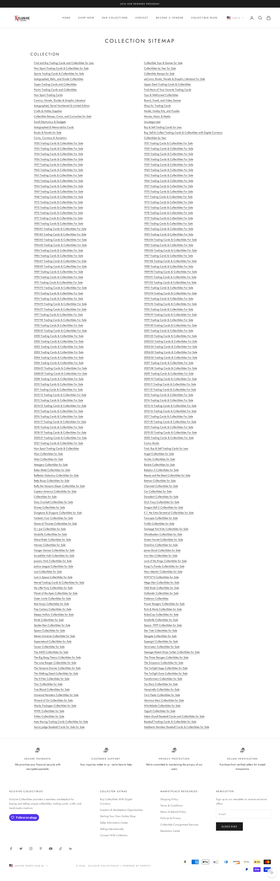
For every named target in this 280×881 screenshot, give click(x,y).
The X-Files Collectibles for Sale (51, 679)
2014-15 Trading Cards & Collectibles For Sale (60, 406)
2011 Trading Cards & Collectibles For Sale (58, 389)
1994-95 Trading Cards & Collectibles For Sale (60, 304)
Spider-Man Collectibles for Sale (52, 625)
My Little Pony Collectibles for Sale (53, 588)
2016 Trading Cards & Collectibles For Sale (58, 416)
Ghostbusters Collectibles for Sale (163, 534)
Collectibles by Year (155, 138)
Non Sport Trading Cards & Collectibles (56, 448)
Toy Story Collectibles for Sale (161, 684)
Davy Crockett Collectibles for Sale (53, 502)
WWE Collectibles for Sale (49, 711)
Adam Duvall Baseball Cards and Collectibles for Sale (174, 716)
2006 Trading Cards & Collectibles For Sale (58, 363)
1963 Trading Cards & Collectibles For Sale (168, 175)
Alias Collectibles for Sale (48, 454)
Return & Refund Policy (173, 812)
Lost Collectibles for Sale (48, 571)
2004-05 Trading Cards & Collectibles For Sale (170, 352)
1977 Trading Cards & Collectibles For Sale (58, 218)
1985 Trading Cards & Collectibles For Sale (168, 245)
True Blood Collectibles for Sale (52, 689)
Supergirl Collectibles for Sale (161, 641)
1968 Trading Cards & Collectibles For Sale (58, 197)
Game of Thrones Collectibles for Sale (55, 523)
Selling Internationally (112, 829)
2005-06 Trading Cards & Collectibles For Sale (170, 357)
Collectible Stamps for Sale (159, 73)
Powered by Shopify (137, 865)
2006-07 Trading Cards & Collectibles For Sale (60, 368)
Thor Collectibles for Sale (48, 684)
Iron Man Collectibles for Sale (160, 555)
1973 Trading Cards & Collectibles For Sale (58, 202)
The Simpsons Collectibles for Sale (163, 663)
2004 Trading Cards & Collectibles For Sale (58, 357)
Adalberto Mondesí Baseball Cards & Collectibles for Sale (176, 727)
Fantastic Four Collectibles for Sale (53, 518)
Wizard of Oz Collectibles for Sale (53, 700)
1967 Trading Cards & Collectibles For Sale (168, 186)
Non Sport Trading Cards (48, 95)
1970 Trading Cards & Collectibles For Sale (168, 191)
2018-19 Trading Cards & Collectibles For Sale (60, 432)
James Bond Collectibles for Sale (162, 550)
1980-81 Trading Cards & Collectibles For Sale (60, 229)
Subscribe (229, 826)
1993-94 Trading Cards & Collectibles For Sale (170, 293)
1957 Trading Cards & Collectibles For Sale (58, 164)
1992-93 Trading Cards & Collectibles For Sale (60, 288)
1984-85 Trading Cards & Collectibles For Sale (60, 245)
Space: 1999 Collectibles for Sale (163, 625)
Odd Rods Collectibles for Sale (161, 588)
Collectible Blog (204, 18)
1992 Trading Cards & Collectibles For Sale (168, 288)
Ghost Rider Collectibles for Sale (52, 539)
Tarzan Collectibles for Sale (49, 647)
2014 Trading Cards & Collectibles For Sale (168, 400)
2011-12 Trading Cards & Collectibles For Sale (170, 389)
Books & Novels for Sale (47, 132)
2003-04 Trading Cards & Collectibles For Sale (170, 347)
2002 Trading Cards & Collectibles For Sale (58, 341)
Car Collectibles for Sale (158, 491)
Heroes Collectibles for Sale (50, 545)
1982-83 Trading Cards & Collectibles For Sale (60, 240)
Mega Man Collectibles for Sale (161, 582)
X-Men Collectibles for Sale (49, 716)
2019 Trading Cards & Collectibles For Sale (168, 427)
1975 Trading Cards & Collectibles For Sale (168, 207)
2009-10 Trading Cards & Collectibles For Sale (170, 379)
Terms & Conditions (171, 805)
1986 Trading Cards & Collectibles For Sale (58, 256)
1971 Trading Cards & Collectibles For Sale (168, 197)
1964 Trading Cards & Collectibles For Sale (58, 186)
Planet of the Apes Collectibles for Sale (56, 593)
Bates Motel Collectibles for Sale (52, 470)
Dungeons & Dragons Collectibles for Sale (58, 513)
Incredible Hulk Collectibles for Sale (54, 555)
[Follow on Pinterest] (41, 848)
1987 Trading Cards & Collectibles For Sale (168, 256)
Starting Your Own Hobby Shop (118, 816)
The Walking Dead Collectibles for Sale (56, 673)
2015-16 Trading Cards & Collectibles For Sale (170, 411)
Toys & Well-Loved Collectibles (161, 95)
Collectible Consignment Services (179, 824)
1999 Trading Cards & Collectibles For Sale (168, 320)
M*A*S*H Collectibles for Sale (161, 577)
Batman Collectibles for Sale (160, 481)
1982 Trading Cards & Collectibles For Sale (168, 229)
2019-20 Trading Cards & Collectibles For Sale (170, 432)
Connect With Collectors (114, 835)
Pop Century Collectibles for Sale (52, 609)
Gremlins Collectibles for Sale (161, 545)
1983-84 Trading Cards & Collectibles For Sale (170, 240)
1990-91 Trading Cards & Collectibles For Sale (170, 277)
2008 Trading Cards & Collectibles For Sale (58, 379)
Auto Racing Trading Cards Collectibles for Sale (61, 722)
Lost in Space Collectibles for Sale (53, 577)
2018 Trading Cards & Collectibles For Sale (58, 427)
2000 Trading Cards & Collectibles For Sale (58, 336)
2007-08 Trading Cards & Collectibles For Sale (170, 368)
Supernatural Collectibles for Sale (52, 641)
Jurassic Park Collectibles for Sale (53, 561)
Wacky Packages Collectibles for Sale (55, 706)
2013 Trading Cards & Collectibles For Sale (58, 400)
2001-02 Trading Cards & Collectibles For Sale (170, 336)
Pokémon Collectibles (156, 598)
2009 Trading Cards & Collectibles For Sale (169, 373)
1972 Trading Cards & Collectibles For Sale (58, 207)
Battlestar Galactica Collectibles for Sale (56, 475)
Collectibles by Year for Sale (160, 68)
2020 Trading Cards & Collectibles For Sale (169, 438)
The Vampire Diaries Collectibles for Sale (57, 668)
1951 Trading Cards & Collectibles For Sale (168, 143)
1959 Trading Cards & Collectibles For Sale (168, 164)
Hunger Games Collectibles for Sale (54, 550)
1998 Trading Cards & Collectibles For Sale (58, 325)
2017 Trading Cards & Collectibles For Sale (168, 416)
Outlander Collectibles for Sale (161, 593)
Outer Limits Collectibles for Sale (52, 598)
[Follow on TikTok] (60, 848)
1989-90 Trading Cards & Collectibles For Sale (170, 272)
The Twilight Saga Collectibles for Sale (165, 668)
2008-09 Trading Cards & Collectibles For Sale (60, 373)
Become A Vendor (169, 18)
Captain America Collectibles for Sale (55, 491)
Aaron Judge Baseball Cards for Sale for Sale (59, 727)
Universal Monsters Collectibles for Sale (56, 695)
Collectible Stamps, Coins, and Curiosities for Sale (62, 116)
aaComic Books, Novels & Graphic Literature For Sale (174, 79)
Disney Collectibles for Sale (49, 507)
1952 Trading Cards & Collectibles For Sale (168, 148)
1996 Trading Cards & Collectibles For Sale (168, 309)
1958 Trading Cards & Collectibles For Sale (168, 159)
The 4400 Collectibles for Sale (51, 652)
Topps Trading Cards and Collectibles (55, 84)
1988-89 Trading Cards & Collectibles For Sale (60, 266)
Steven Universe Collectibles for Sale (54, 636)
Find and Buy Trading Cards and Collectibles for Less (64, 63)
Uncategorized (152, 122)
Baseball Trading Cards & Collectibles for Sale (170, 722)
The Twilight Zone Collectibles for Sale (165, 673)
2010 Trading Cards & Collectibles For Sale (58, 384)
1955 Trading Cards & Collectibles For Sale (168, 154)
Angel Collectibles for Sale (159, 454)
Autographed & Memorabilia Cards (54, 127)
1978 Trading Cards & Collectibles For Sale (168, 213)
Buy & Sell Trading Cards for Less (163, 127)
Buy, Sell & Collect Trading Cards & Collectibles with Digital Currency (183, 132)
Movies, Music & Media (157, 116)
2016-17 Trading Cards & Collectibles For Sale (60, 422)
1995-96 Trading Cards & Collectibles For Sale (170, 304)
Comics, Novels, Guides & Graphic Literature (59, 100)
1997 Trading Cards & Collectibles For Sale (58, 314)
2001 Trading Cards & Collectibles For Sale (168, 330)
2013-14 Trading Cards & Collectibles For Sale (170, 406)
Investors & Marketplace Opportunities (121, 810)
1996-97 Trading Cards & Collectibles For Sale (60, 309)
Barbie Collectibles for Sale (159, 465)
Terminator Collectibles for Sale (161, 647)
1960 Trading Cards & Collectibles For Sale (168, 170)
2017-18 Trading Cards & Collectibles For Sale (170, 422)
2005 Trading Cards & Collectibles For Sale (58, 352)
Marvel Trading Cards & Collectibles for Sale (59, 582)
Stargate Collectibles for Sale (160, 636)
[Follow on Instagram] (31, 848)
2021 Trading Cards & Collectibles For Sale (58, 443)
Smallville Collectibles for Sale (161, 620)
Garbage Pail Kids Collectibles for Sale (166, 529)
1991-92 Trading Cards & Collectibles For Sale (170, 282)
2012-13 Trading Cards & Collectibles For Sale (60, 395)
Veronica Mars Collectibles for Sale (164, 700)
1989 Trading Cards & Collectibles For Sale (58, 272)
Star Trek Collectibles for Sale (160, 630)
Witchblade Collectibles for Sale (162, 706)
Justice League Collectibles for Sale (53, 566)
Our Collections (115, 18)
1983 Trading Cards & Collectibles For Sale (168, 234)
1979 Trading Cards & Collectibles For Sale (168, 218)
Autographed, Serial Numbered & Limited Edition (62, 106)
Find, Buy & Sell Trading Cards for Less (166, 448)
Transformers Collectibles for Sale (163, 679)
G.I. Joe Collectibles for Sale (50, 529)
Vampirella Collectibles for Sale (161, 689)
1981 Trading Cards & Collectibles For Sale (168, 223)
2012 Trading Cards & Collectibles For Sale (168, 395)
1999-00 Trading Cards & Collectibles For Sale (170, 325)
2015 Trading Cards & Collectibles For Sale (58, 411)
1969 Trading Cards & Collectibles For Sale (58, 191)
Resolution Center (170, 831)
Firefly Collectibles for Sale (159, 523)
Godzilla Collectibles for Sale (50, 534)
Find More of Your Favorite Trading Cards (167, 90)
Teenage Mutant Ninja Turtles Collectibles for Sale (172, 652)
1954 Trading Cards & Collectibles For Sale (58, 154)
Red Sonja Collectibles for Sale (51, 604)
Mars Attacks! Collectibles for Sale (163, 571)
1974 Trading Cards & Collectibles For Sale (168, 202)
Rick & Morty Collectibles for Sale (163, 609)
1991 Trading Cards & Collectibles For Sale (58, 282)
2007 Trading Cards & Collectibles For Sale (168, 363)
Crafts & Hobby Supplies (48, 111)
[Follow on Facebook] (11, 848)
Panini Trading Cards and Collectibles (55, 90)
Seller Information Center (114, 823)
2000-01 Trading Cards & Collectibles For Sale (60, 330)
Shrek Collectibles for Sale (49, 620)
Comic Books (151, 443)
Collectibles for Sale (45, 497)
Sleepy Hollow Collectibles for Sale (54, 614)
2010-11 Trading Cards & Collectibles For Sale (170, 384)
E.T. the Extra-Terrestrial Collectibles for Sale (169, 513)
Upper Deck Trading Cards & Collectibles (167, 84)
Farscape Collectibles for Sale (161, 518)
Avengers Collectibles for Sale (51, 465)
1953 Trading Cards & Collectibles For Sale (58, 148)
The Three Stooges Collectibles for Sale (166, 657)
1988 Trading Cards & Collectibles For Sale (168, 266)
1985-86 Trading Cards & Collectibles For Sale (170, 250)
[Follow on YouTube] (51, 848)
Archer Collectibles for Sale (159, 459)
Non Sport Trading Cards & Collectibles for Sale (61, 68)
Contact (141, 18)
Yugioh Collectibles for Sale (159, 711)
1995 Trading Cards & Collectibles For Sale (168, 298)
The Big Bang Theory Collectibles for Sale (57, 657)
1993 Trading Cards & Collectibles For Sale (58, 293)
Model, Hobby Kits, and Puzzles (162, 111)
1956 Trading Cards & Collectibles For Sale (58, 159)
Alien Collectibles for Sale (48, 459)
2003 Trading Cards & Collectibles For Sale (58, 347)
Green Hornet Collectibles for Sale (163, 539)
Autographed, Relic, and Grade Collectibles (58, 79)
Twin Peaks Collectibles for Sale (162, 695)
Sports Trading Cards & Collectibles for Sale (59, 73)
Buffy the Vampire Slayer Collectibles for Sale (59, 486)
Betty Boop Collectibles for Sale (51, 481)
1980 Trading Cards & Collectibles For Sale (58, 223)
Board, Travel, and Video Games (162, 100)
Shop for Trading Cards (157, 106)
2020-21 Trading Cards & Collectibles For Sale (60, 438)
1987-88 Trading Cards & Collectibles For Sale (170, 261)
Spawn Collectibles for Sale (49, 630)
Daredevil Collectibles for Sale (161, 497)
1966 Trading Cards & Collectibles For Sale (168, 181)
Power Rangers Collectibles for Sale (164, 604)
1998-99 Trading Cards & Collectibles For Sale (170, 314)
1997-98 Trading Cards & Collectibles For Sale (60, 320)
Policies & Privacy (170, 818)
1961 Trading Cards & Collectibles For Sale (58, 175)
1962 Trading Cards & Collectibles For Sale (58, 170)
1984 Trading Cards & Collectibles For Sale (58, 250)
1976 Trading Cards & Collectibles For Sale (58, 213)
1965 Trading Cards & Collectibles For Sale (58, 181)
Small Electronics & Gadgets (50, 122)
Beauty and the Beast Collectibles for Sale (167, 475)
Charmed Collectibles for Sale (161, 486)
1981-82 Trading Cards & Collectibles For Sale (60, 234)
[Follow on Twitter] (21, 848)
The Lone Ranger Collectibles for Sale (55, 663)
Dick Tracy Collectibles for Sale (161, 502)
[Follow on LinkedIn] (70, 848)
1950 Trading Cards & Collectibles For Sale (58, 143)
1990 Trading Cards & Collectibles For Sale (58, 277)
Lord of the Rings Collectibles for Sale (165, 561)
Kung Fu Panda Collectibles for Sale (164, 566)
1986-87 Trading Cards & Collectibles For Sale (60, 261)
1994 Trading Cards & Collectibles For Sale (58, 298)
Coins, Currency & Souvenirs (50, 138)
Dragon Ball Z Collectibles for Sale (163, 507)
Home (66, 18)
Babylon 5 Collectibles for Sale (161, 470)
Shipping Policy (169, 799)
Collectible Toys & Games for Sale (163, 63)
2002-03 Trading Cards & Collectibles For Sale (170, 341)
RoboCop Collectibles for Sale (161, 614)
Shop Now (86, 18)
